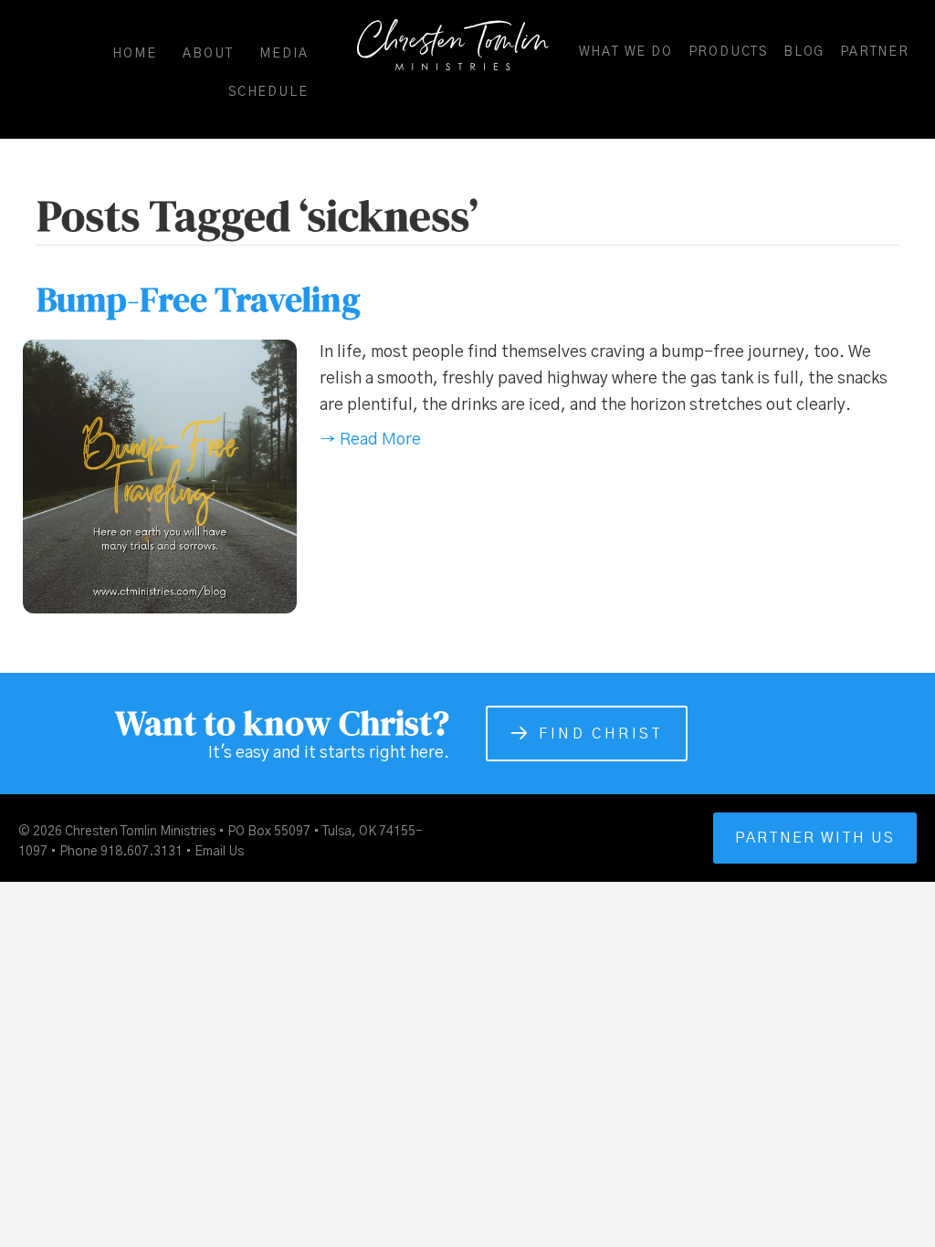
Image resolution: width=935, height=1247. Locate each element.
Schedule (268, 92)
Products (728, 52)
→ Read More (370, 440)
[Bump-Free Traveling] (160, 476)
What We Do (626, 52)
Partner (874, 52)
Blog (804, 52)
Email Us (219, 851)
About (208, 53)
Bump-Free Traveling (199, 299)
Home (134, 53)
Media (283, 53)
